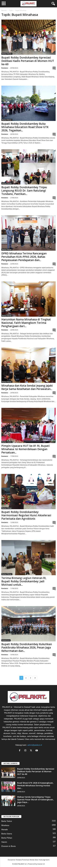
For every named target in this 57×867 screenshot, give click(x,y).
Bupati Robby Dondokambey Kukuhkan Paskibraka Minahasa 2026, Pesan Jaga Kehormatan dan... (26, 647)
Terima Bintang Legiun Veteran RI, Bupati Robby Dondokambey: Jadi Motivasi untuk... (23, 581)
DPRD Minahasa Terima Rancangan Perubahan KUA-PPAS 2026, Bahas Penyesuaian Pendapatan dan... (24, 257)
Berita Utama (6, 834)
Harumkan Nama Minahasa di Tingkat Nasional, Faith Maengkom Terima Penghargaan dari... (26, 323)
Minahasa (5, 825)
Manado (4, 829)
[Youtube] (37, 751)
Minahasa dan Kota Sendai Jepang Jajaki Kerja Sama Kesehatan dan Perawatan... (27, 387)
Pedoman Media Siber (30, 860)
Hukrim (4, 842)
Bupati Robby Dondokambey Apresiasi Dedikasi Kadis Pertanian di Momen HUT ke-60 (27, 61)
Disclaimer (12, 860)
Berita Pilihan (7, 54)
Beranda (4, 10)
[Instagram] (26, 751)
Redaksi (4, 68)
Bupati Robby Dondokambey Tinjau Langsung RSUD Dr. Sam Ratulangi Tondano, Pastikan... (24, 190)
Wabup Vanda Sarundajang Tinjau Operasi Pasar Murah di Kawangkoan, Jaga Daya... (35, 799)
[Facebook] (20, 751)
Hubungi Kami (44, 860)
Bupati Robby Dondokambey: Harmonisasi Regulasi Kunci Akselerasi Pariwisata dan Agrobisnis (26, 515)
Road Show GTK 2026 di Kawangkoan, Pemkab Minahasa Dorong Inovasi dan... (35, 785)
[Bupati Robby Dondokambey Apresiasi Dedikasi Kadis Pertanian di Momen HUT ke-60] (28, 37)
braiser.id (41, 864)
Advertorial (6, 640)
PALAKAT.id (22, 864)
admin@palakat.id (34, 745)
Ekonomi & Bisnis (8, 846)
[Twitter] (31, 751)
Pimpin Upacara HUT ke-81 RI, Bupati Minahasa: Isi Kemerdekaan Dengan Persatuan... (25, 449)
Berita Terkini (7, 442)
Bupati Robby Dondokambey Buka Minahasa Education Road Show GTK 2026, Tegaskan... (24, 127)
